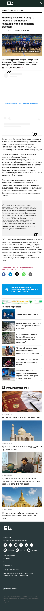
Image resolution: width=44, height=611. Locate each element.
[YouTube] (15, 545)
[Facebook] (5, 545)
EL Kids (22, 550)
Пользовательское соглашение (15, 540)
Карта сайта (8, 565)
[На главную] (10, 3)
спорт (22, 269)
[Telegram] (10, 545)
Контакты (7, 537)
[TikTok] (31, 545)
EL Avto (34, 550)
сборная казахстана (10, 269)
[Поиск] (40, 3)
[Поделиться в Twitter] (17, 274)
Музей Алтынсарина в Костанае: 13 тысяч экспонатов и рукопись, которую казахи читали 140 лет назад (21, 481)
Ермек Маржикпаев (27, 267)
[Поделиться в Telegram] (10, 274)
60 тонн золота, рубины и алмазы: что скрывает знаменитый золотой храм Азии (20, 516)
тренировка (6, 267)
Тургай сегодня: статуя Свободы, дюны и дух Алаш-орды (22, 447)
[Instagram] (21, 545)
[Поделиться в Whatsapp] (24, 274)
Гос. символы (8, 562)
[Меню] (3, 3)
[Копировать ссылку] (30, 274)
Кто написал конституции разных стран (21, 417)
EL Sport (11, 550)
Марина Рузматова (22, 30)
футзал (16, 267)
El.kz (22, 67)
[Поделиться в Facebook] (4, 274)
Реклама (7, 559)
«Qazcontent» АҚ (9, 555)
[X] (26, 545)
